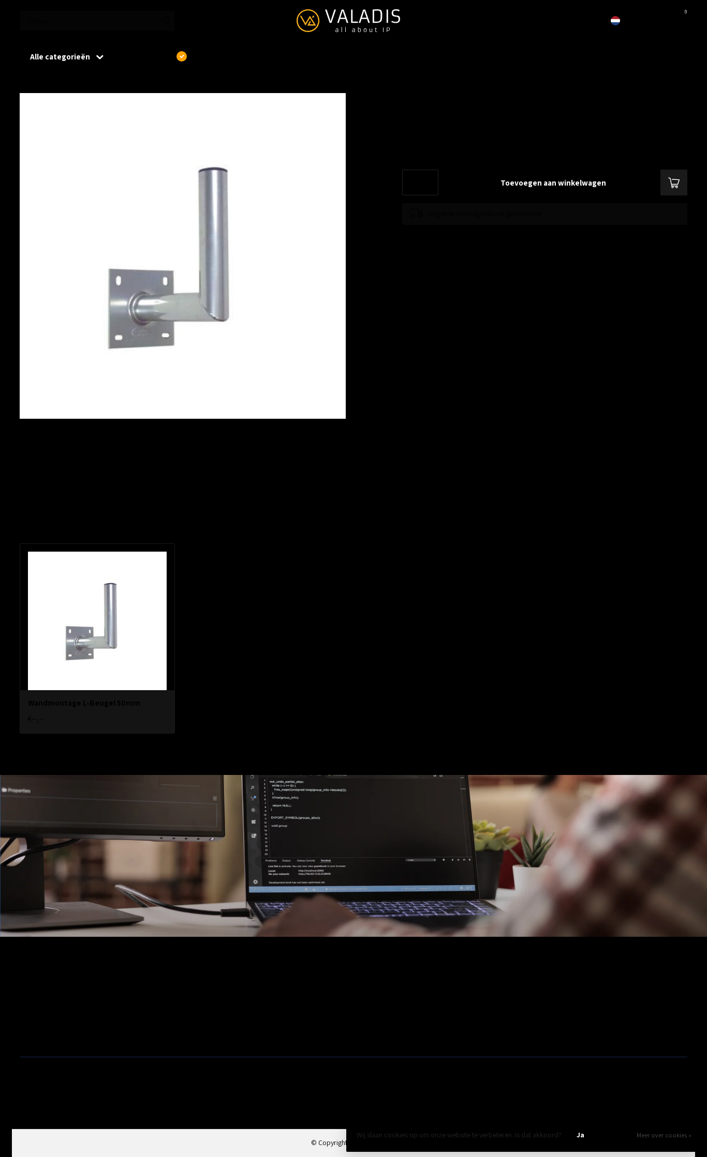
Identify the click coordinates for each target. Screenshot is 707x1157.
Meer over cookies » (664, 1135)
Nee (616, 1134)
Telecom (201, 999)
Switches (33, 1032)
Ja (580, 1134)
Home (28, 82)
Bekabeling (36, 999)
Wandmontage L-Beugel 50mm (98, 82)
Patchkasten (375, 982)
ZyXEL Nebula (208, 1016)
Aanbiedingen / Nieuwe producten (70, 982)
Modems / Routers (384, 999)
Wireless (200, 982)
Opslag (367, 1032)
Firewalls (33, 1016)
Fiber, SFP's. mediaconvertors (232, 1032)
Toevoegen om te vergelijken (442, 235)
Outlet (535, 982)
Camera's (371, 1016)
